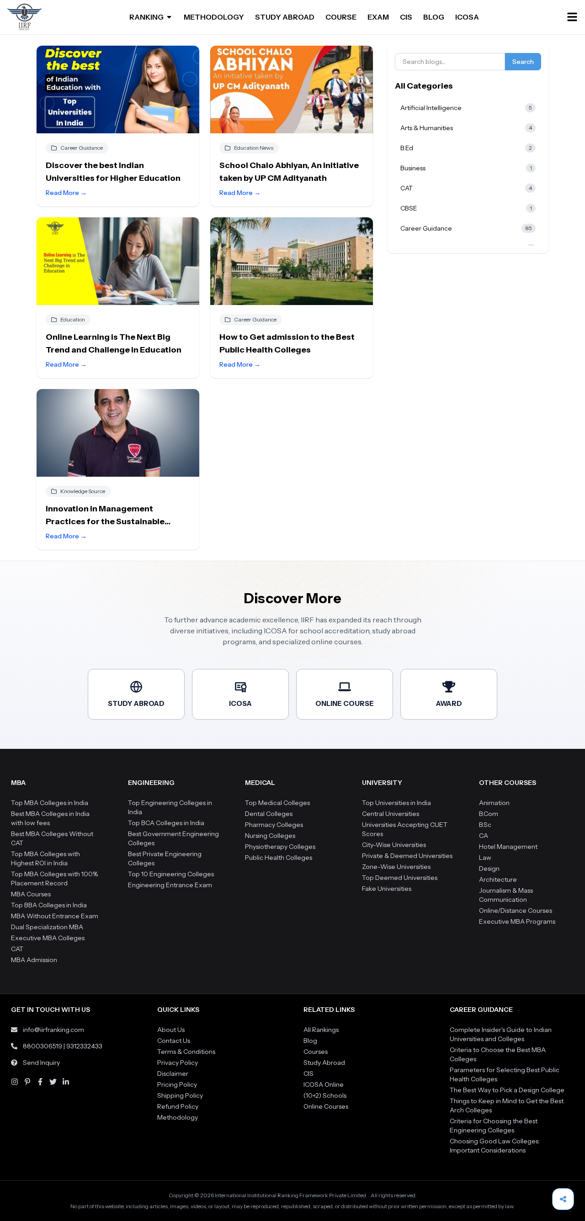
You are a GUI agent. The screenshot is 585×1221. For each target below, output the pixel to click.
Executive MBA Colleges (48, 938)
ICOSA (467, 16)
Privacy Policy (177, 1062)
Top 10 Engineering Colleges (171, 874)
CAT (17, 949)
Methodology (177, 1117)
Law (485, 857)
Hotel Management (508, 846)
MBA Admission (34, 960)
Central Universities (390, 814)
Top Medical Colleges (277, 803)
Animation (494, 803)
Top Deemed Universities (399, 878)
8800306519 (42, 1046)
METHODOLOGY (214, 16)
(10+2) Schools (324, 1095)
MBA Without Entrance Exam (54, 916)
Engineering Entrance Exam (170, 885)
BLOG (433, 16)
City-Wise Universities (394, 845)
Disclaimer (172, 1073)
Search (523, 62)
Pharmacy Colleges (274, 825)
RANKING (146, 16)
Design (489, 868)
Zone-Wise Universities (396, 867)
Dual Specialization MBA (47, 927)
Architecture (498, 879)
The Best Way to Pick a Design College (507, 1090)
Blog (310, 1041)
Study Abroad (324, 1062)
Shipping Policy (180, 1095)
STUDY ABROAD (284, 16)
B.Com (488, 814)
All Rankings (321, 1030)
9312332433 (84, 1046)
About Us (171, 1030)
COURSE (340, 16)
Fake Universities (386, 888)
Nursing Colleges (270, 836)
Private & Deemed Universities (407, 856)
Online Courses (325, 1106)
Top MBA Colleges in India (49, 803)
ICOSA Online (323, 1084)
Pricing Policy (177, 1084)
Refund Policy (177, 1106)
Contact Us (173, 1041)
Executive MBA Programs (517, 921)
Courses (315, 1051)
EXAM (378, 16)
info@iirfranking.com (53, 1030)
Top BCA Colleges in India (166, 823)
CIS (406, 16)
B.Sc (485, 825)
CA (483, 836)
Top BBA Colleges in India (49, 905)
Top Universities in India (396, 803)
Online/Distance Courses (515, 910)
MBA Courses (31, 894)
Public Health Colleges (278, 857)
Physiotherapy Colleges (280, 846)
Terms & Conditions (186, 1051)
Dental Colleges (268, 814)
